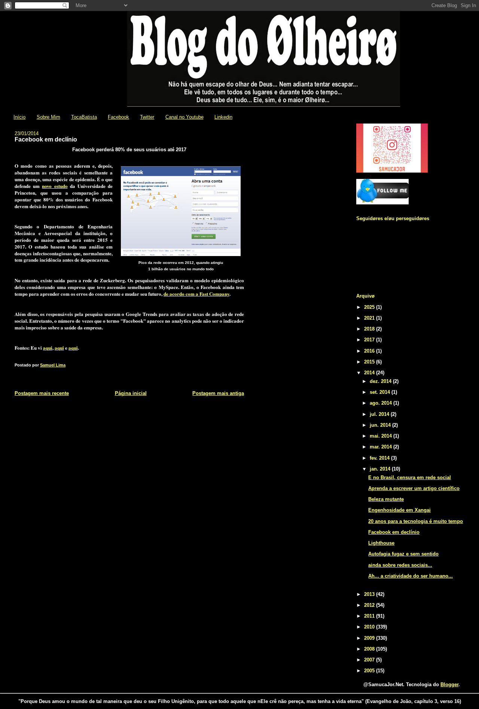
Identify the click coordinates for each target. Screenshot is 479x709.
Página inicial (131, 393)
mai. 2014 (381, 436)
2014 (370, 372)
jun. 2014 (381, 425)
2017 (370, 340)
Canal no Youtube (184, 117)
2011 (370, 616)
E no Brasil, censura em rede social (409, 477)
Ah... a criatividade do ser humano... (410, 576)
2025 (370, 307)
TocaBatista (84, 117)
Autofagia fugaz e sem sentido (403, 554)
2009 (370, 638)
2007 (370, 660)
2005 (370, 670)
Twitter (147, 117)
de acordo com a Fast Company (196, 293)
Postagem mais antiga (218, 393)
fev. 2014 (380, 458)
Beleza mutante (386, 499)
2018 (370, 329)
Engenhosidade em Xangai (399, 510)
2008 (370, 649)
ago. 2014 (381, 403)
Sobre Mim (48, 117)
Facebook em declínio (393, 532)
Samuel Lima (52, 365)
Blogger (449, 684)
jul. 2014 (380, 414)
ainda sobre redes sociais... (400, 565)
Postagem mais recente (42, 393)
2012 (370, 605)
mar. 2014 (381, 447)
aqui (47, 347)
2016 (370, 351)
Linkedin (223, 117)
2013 (370, 594)
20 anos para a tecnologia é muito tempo (415, 521)
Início (19, 117)
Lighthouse (381, 543)
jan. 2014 (381, 469)
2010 (370, 627)
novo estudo (54, 185)
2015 (370, 362)
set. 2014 (380, 392)
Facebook (118, 117)
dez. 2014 (381, 381)
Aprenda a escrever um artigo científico (414, 488)
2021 (370, 318)
